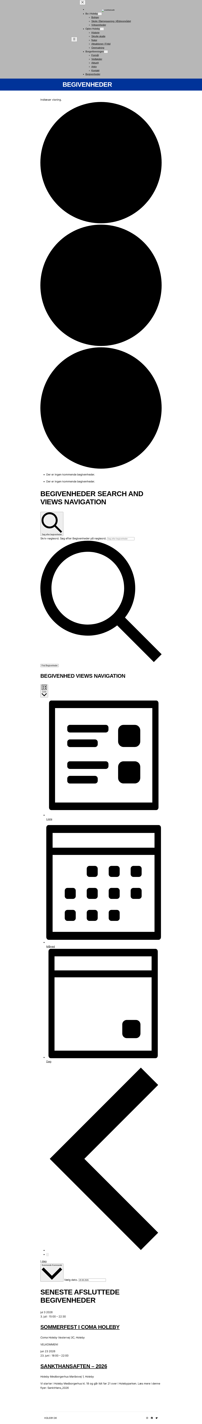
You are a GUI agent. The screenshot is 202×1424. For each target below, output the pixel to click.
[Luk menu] (82, 2)
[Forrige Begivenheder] (104, 1250)
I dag (43, 1261)
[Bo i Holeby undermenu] (100, 13)
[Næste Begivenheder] (47, 1254)
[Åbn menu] (74, 39)
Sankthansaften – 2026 (73, 1366)
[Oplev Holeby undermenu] (102, 28)
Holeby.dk (50, 1417)
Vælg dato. (71, 1279)
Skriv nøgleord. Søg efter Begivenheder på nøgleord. (73, 538)
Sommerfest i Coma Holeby (80, 1327)
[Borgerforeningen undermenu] (106, 51)
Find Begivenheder (50, 665)
